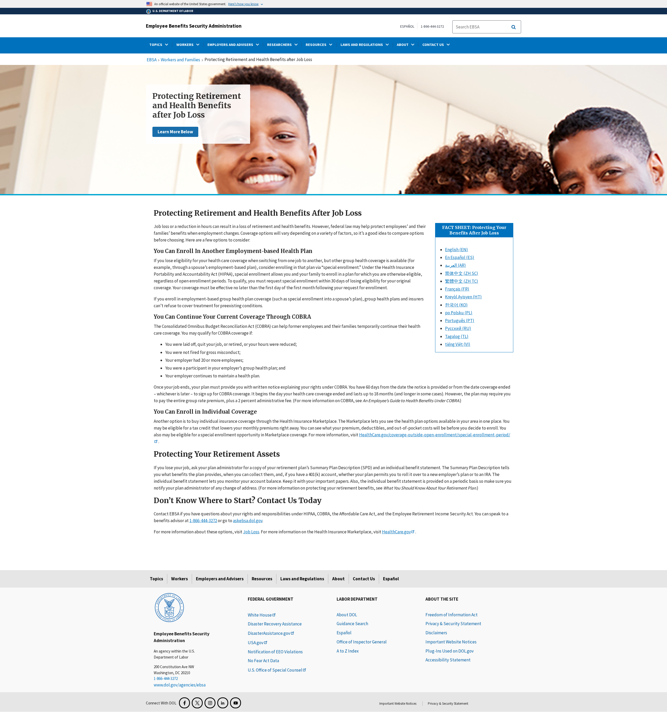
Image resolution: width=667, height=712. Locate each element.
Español (391, 579)
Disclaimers (436, 633)
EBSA (152, 60)
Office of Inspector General (362, 642)
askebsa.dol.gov (247, 520)
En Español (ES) (459, 257)
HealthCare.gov (396, 532)
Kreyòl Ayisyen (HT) (463, 297)
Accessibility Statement (448, 660)
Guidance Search (352, 623)
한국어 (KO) (456, 305)
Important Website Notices (451, 642)
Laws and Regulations (302, 579)
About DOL (347, 615)
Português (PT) (459, 320)
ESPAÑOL (407, 26)
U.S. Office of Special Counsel (275, 670)
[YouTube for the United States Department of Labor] (235, 702)
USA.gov (255, 642)
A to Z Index (348, 651)
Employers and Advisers (220, 579)
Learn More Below (175, 132)
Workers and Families (180, 60)
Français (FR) (457, 289)
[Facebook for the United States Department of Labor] (184, 702)
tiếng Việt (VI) (457, 344)
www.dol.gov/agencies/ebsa (180, 685)
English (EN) (456, 249)
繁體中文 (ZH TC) (461, 281)
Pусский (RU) (458, 328)
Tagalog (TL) (456, 336)
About (338, 579)
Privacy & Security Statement (453, 623)
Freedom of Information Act (451, 615)
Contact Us (364, 579)
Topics (156, 579)
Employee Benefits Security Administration (194, 26)
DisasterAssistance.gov (269, 633)
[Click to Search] (513, 27)
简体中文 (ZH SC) (461, 273)
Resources (262, 579)
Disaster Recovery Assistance (275, 624)
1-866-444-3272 (432, 26)
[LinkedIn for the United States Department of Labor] (222, 702)
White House (260, 615)
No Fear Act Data (263, 660)
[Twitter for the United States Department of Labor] (197, 702)
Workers (179, 579)
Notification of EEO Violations (275, 652)
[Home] (169, 607)
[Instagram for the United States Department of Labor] (210, 702)
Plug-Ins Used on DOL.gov (449, 651)
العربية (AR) (455, 265)
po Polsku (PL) (458, 313)
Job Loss (251, 532)
